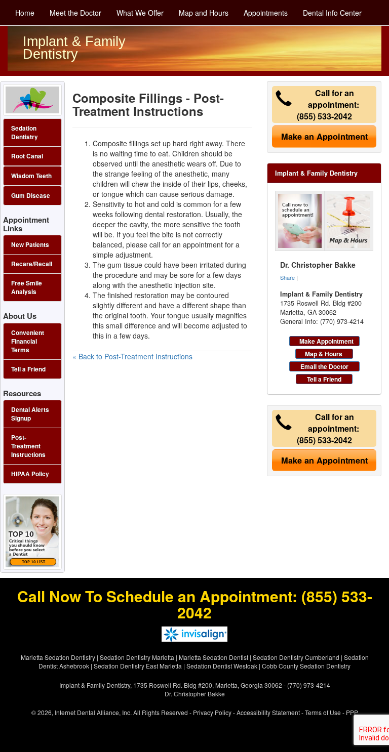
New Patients (30, 244)
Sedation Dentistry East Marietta (138, 665)
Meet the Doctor (75, 13)
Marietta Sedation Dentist (213, 657)
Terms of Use (323, 712)
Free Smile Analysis (26, 287)
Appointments (266, 13)
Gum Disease (30, 195)
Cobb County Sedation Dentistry (306, 665)
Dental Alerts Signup (30, 414)
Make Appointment (326, 341)
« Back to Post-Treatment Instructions (132, 356)
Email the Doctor (324, 366)
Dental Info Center (332, 13)
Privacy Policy (212, 712)
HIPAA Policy (30, 474)
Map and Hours (203, 13)
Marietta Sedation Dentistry (58, 657)
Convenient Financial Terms (27, 341)
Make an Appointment (324, 136)
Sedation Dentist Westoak (221, 665)
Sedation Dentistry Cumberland (296, 657)
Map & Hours (323, 353)
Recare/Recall (31, 264)
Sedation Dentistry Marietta (137, 657)
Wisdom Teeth (31, 176)
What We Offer (140, 13)
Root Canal (27, 156)
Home (24, 13)
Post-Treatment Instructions (28, 446)
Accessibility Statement (268, 712)
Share (287, 277)
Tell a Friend (324, 379)
